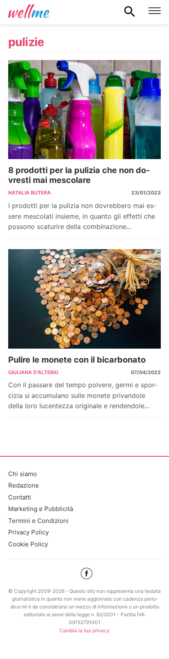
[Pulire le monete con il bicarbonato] (84, 299)
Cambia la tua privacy (84, 630)
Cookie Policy (28, 544)
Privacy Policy (28, 532)
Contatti (19, 497)
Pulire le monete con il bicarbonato (77, 360)
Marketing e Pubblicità (40, 509)
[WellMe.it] (28, 11)
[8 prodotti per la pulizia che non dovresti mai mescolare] (84, 110)
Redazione (23, 485)
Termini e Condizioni (38, 521)
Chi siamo (22, 474)
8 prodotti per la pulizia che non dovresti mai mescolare (79, 175)
